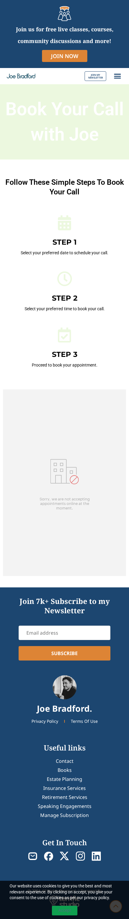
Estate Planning (64, 779)
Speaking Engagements (65, 806)
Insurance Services (64, 788)
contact (65, 761)
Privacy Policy (45, 721)
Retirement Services (64, 797)
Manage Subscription (64, 815)
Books (65, 770)
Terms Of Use (84, 721)
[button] (117, 76)
